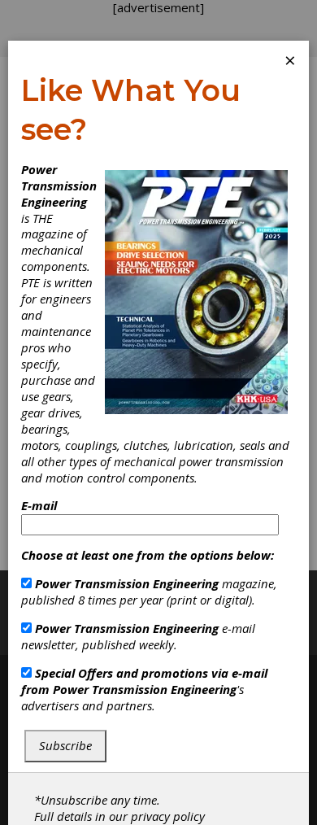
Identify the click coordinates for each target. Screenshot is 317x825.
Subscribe (65, 745)
